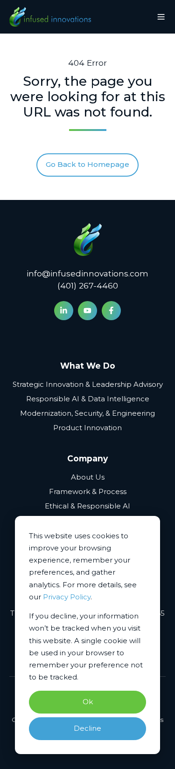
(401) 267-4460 (87, 285)
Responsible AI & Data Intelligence (87, 398)
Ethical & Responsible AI (87, 505)
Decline (87, 728)
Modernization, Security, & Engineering (87, 413)
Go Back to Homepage (87, 164)
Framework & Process (87, 491)
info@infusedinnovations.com (87, 273)
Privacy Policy (67, 596)
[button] (161, 16)
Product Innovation (87, 427)
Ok (88, 701)
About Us (88, 477)
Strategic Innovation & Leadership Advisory (88, 384)
